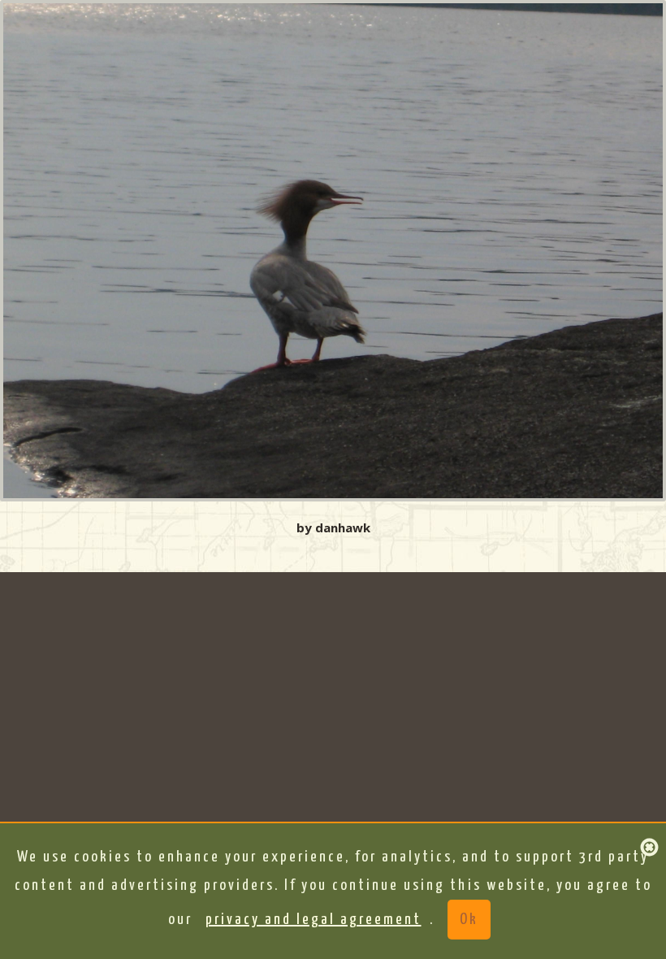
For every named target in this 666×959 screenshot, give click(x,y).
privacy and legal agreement (313, 919)
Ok (469, 919)
